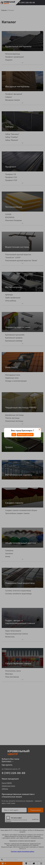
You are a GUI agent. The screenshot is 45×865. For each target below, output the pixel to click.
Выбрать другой (25, 434)
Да (14, 434)
